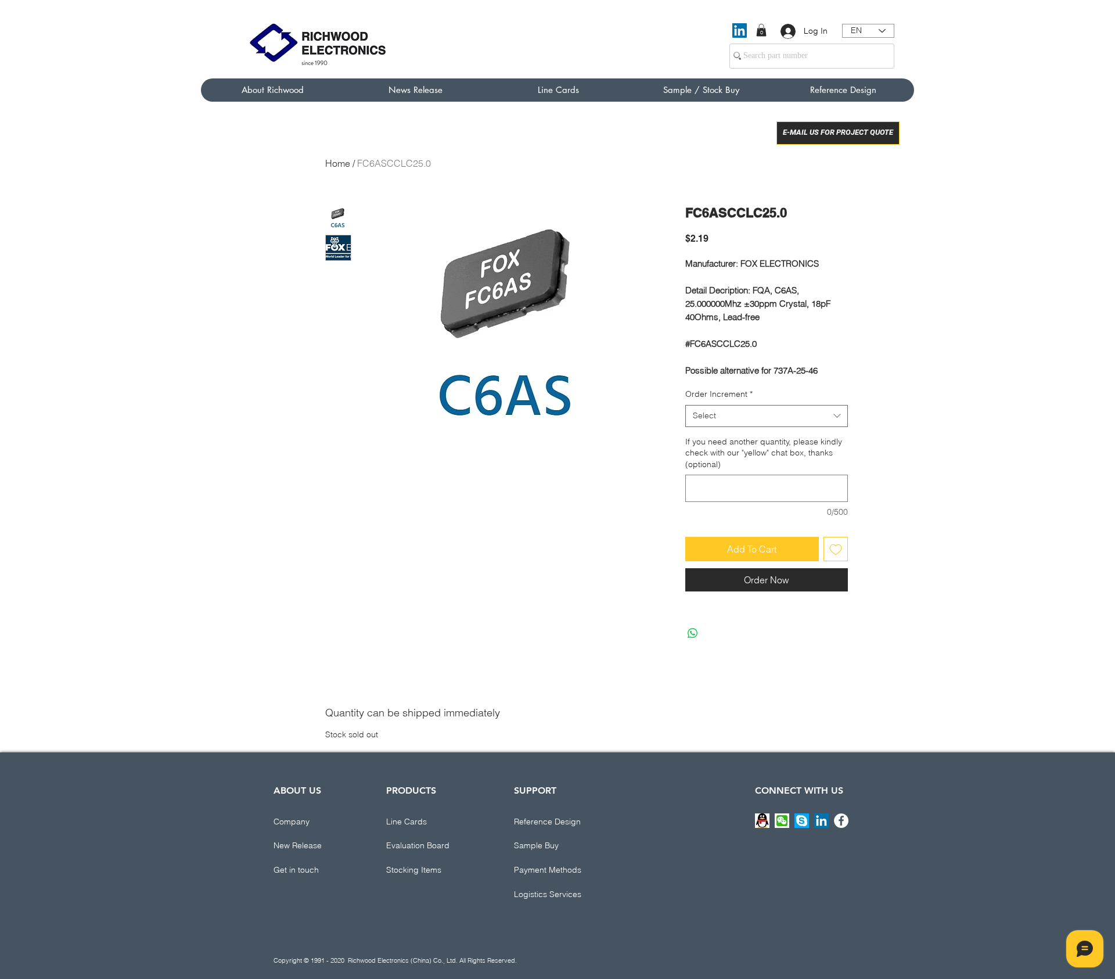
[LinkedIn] (739, 30)
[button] (761, 30)
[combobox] (766, 416)
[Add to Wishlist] (835, 549)
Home (337, 163)
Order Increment (719, 394)
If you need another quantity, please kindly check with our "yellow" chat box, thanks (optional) (763, 452)
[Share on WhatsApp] (693, 633)
